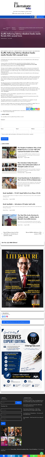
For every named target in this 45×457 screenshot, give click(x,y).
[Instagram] (36, 109)
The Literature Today (21, 172)
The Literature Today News (9, 111)
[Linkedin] (32, 109)
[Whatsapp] (34, 109)
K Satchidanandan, (4, 59)
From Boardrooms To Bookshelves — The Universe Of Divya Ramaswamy (30, 179)
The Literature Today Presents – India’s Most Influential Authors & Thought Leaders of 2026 (29, 164)
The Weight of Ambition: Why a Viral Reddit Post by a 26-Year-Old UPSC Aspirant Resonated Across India (29, 149)
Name (2, 128)
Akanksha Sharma (4, 38)
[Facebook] (27, 109)
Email (17, 128)
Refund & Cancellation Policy (23, 449)
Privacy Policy (14, 449)
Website (33, 128)
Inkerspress (33, 110)
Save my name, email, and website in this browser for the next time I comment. (17, 134)
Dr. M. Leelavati (12, 69)
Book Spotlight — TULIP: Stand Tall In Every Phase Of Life (21, 193)
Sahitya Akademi (17, 59)
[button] (41, 453)
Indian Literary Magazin (27, 110)
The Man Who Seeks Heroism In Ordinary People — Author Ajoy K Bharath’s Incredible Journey (28, 217)
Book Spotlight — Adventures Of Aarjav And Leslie (19, 204)
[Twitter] (29, 109)
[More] (39, 109)
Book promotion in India (19, 110)
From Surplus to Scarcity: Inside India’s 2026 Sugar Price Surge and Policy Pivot (32, 405)
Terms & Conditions (33, 449)
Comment (3, 119)
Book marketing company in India (8, 110)
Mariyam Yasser (20, 157)
